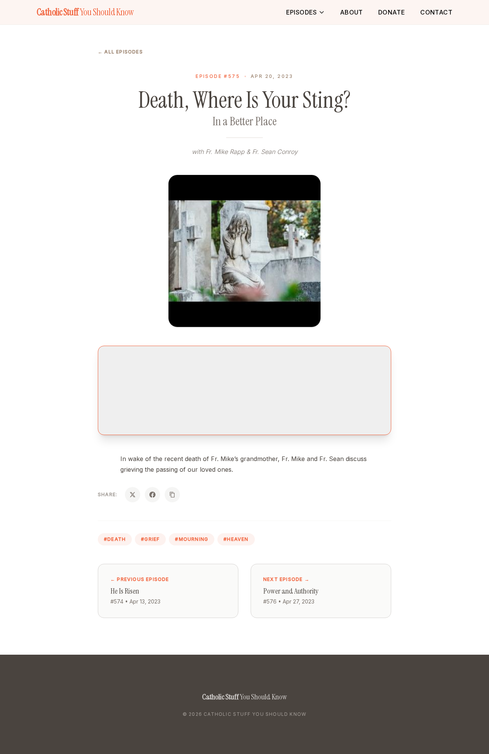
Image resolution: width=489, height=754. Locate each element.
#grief (150, 539)
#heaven (235, 539)
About (351, 12)
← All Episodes (120, 52)
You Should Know (85, 12)
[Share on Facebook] (152, 494)
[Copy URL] (172, 494)
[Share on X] (132, 494)
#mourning (191, 539)
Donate (391, 12)
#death (115, 539)
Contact (436, 12)
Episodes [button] (301, 12)
